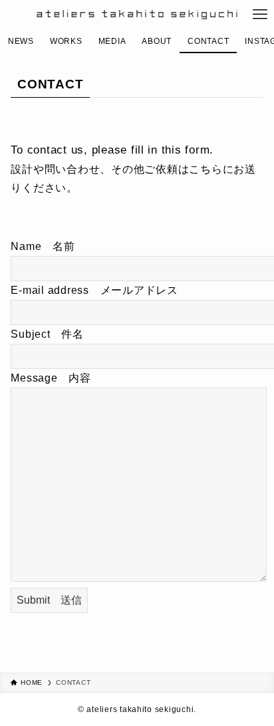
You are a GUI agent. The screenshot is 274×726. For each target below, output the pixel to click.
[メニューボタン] (260, 14)
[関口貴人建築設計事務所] (137, 14)
